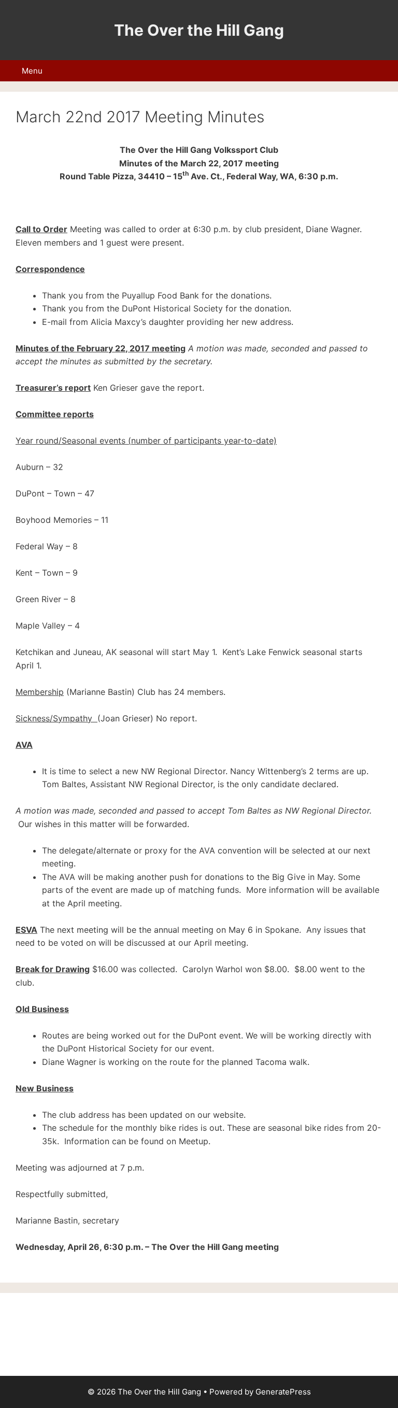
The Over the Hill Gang (199, 30)
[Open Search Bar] (385, 70)
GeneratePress (283, 1392)
